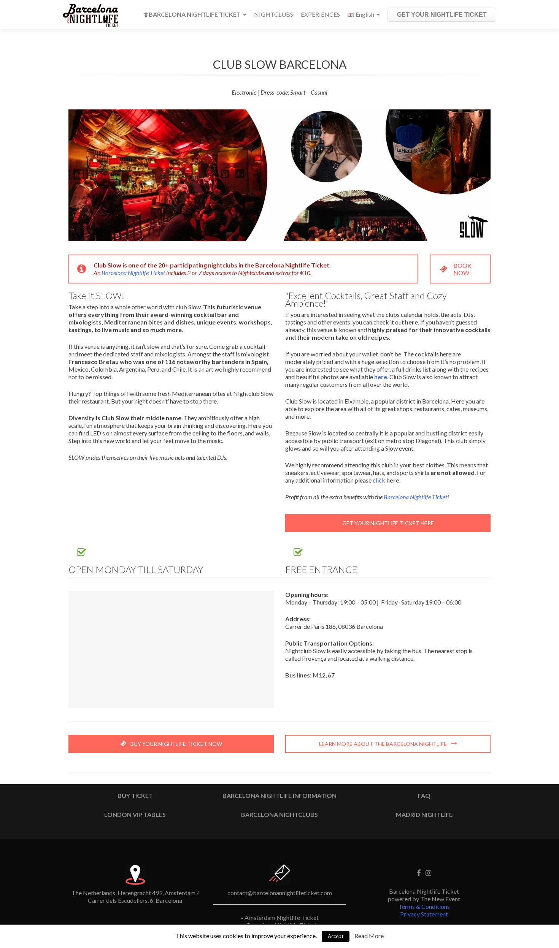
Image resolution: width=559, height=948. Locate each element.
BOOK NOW (462, 269)
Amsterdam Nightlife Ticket (282, 917)
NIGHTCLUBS (273, 14)
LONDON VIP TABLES (135, 814)
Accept (335, 936)
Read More (369, 935)
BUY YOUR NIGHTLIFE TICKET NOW (175, 744)
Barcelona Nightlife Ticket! (416, 496)
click (379, 480)
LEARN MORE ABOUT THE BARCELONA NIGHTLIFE (383, 744)
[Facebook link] (419, 872)
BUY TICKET (135, 795)
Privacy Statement (424, 914)
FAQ (424, 795)
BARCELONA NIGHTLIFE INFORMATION (279, 795)
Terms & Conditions (424, 906)
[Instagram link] (428, 872)
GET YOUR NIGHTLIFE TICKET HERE (388, 523)
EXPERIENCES (320, 14)
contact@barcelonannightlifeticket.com (279, 892)
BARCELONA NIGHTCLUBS (279, 814)
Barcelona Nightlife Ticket (133, 272)
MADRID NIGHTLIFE (424, 814)
